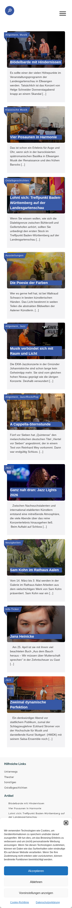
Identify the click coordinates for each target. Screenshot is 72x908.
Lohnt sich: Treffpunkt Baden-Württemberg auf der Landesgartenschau (36, 815)
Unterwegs (10, 771)
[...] (44, 93)
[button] (66, 823)
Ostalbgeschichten (15, 787)
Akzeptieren (36, 871)
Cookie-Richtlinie (19, 902)
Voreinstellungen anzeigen (36, 893)
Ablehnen (36, 882)
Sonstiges (10, 782)
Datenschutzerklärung (48, 902)
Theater (9, 777)
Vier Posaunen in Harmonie (24, 808)
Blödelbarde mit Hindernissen (26, 803)
